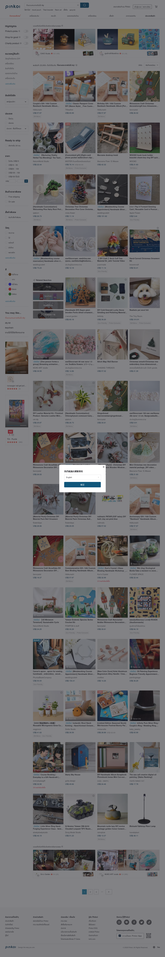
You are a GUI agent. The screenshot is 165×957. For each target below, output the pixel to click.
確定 (82, 484)
